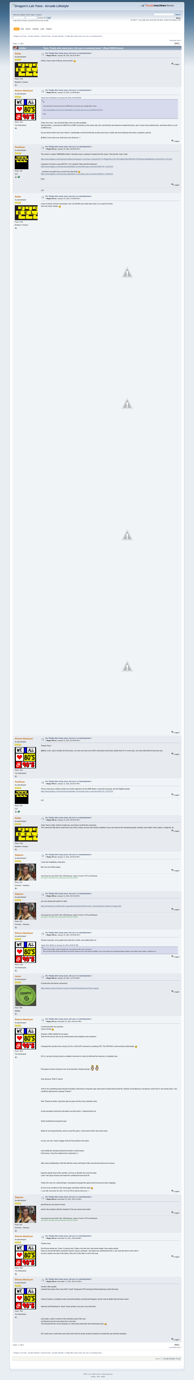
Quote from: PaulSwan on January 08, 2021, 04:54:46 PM (61, 98)
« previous (172, 40)
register (38, 15)
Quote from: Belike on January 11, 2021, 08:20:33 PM (59, 945)
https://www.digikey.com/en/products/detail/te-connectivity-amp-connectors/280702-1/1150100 (77, 167)
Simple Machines (107, 1374)
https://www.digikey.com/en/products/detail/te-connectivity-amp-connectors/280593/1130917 (73, 110)
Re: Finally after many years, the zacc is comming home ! (68, 53)
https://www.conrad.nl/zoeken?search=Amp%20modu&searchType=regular (70, 988)
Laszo (18, 976)
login (32, 15)
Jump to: (158, 1358)
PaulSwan (20, 147)
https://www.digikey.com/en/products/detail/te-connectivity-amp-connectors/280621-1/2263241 (77, 174)
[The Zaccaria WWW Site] (18, 177)
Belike (18, 53)
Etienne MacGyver (24, 90)
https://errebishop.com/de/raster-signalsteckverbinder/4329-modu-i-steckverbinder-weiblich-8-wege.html (81, 906)
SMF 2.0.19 (87, 1374)
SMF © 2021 (96, 1374)
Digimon (19, 855)
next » (179, 40)
